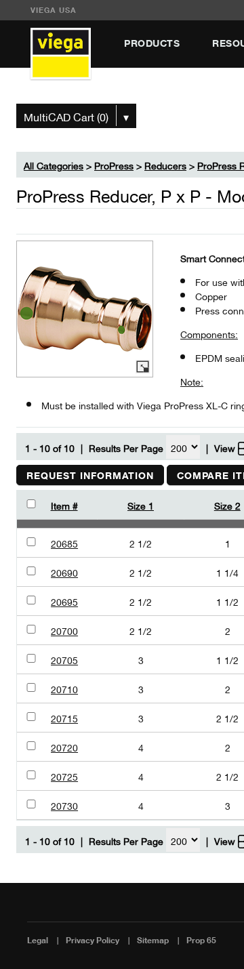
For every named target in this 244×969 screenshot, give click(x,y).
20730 (64, 805)
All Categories (53, 164)
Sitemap (153, 940)
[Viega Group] (60, 55)
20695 (64, 601)
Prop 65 (201, 940)
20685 (64, 542)
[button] (90, 475)
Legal (37, 940)
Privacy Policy (92, 940)
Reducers (165, 164)
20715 (64, 717)
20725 (64, 775)
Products (152, 43)
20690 (64, 571)
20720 (64, 746)
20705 (64, 659)
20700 (64, 630)
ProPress (114, 164)
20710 (64, 688)
